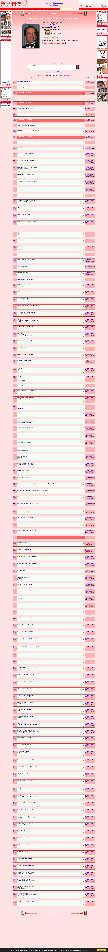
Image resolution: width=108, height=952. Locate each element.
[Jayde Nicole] (85, 15)
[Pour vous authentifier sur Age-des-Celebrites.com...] (88, 6)
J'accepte (101, 950)
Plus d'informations (83, 950)
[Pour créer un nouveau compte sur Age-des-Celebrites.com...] (104, 6)
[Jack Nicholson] (78, 69)
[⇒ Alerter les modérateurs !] (83, 82)
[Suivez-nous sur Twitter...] (3, 103)
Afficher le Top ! (5, 35)
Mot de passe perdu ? (88, 7)
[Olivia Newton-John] (22, 15)
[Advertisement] (93, 2)
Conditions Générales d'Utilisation (58, 71)
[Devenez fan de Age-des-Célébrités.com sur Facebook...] (3, 105)
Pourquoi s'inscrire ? (104, 7)
